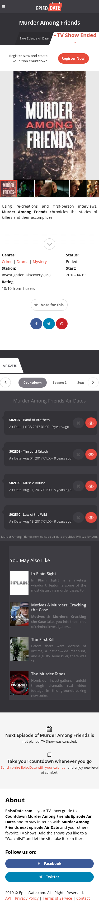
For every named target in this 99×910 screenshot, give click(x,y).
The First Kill (42, 639)
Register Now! (74, 58)
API (8, 898)
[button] (26, 189)
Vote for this (52, 304)
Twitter (52, 876)
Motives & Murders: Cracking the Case (58, 607)
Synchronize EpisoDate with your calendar (34, 767)
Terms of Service (57, 898)
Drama (23, 261)
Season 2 (60, 382)
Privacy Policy (27, 898)
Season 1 (84, 382)
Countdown (32, 382)
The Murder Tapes (48, 673)
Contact (83, 898)
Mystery (40, 261)
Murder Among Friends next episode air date (31, 537)
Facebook (52, 863)
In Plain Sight (43, 573)
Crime (7, 261)
